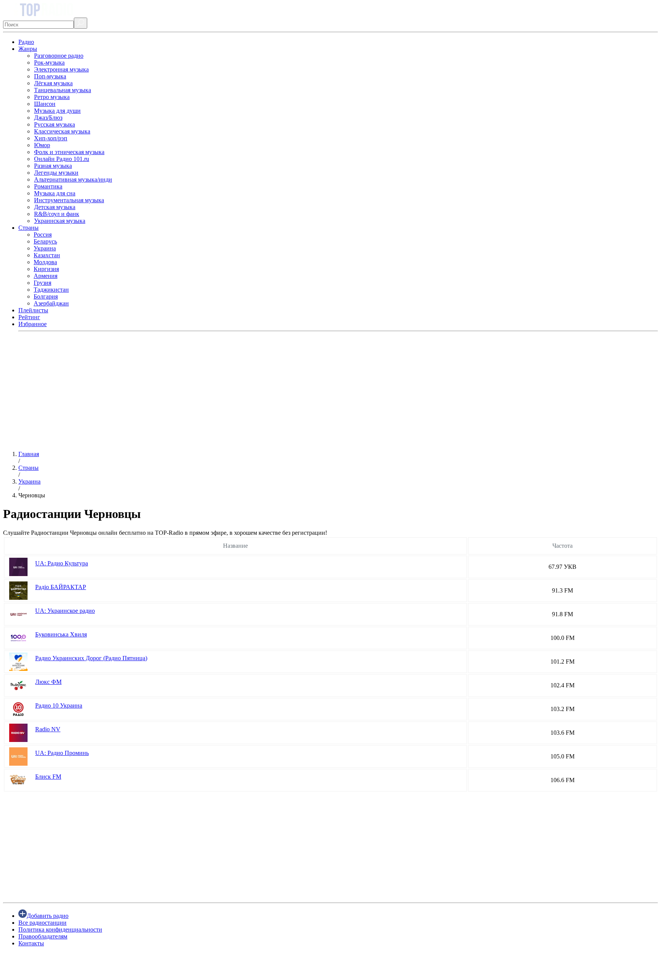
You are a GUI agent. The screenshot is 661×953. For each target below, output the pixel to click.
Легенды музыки (56, 172)
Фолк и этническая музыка (69, 152)
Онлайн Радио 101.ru (61, 159)
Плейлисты (33, 310)
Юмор (42, 145)
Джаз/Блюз (48, 117)
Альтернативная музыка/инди (73, 179)
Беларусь (45, 241)
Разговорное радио (58, 55)
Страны (28, 227)
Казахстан (47, 255)
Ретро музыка (52, 97)
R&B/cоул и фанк (56, 214)
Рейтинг (29, 317)
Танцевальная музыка (62, 90)
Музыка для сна (54, 193)
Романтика (48, 186)
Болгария (46, 296)
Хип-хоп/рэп (50, 138)
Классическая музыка (62, 131)
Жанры (27, 48)
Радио (26, 42)
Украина (45, 248)
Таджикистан (51, 289)
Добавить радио (47, 915)
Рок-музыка (49, 62)
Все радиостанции (42, 922)
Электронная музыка (61, 69)
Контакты (31, 943)
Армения (45, 276)
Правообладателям (42, 936)
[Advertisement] (232, 391)
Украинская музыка (59, 221)
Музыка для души (57, 110)
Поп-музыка (50, 76)
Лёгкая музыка (53, 83)
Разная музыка (53, 165)
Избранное (32, 324)
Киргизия (46, 269)
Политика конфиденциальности (60, 929)
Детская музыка (54, 207)
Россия (43, 234)
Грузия (42, 282)
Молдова (45, 262)
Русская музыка (54, 124)
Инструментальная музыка (69, 200)
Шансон (44, 104)
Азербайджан (51, 303)
